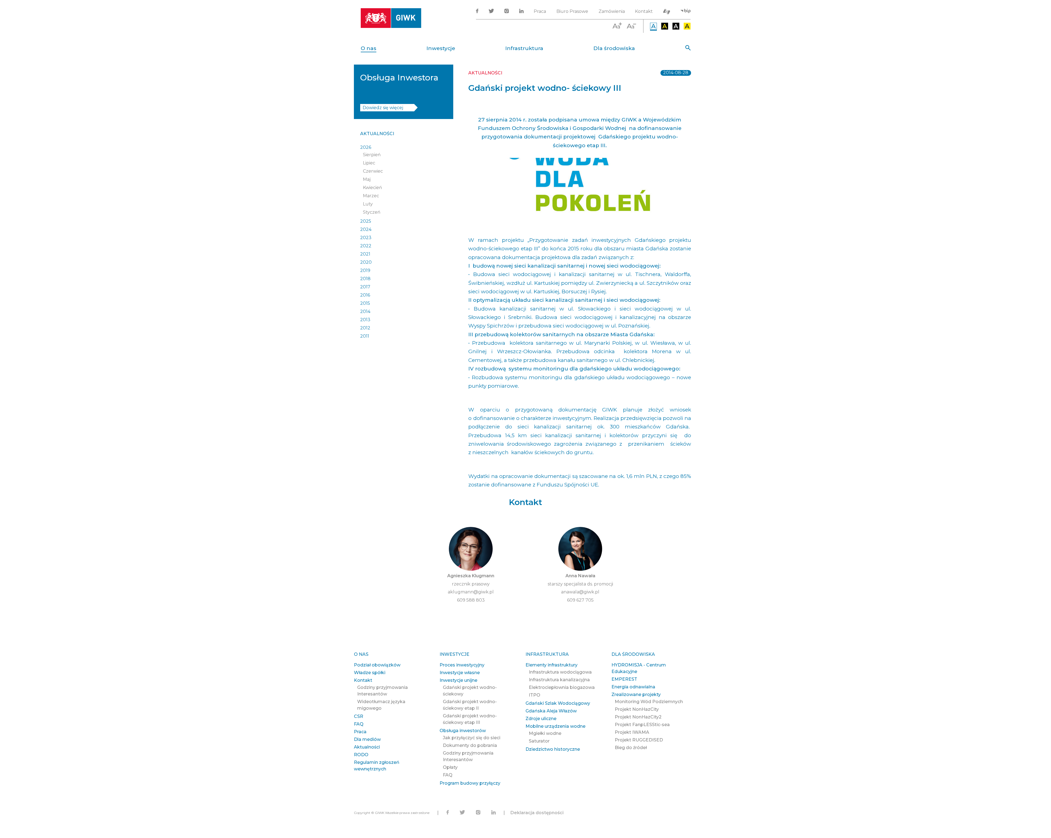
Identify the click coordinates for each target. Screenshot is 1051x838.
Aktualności (377, 133)
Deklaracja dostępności (537, 812)
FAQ (358, 724)
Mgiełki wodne (545, 733)
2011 (364, 336)
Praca (540, 11)
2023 (365, 237)
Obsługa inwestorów (463, 730)
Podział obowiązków (377, 665)
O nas (368, 48)
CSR (358, 716)
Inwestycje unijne (458, 680)
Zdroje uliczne (541, 718)
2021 (365, 254)
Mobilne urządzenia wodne (555, 726)
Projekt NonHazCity (637, 709)
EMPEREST (624, 679)
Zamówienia (612, 11)
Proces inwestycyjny (462, 665)
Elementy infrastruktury (552, 665)
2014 (365, 311)
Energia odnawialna (633, 686)
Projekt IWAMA (632, 732)
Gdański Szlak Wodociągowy (558, 703)
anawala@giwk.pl (580, 592)
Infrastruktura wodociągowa (560, 672)
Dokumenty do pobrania (470, 745)
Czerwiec (373, 171)
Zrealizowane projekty (636, 694)
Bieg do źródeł (631, 747)
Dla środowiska (614, 48)
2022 (365, 245)
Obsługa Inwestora (399, 78)
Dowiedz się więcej (383, 107)
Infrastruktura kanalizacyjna (559, 679)
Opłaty (450, 767)
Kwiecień (372, 187)
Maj (367, 179)
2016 (365, 295)
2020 (366, 262)
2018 (365, 278)
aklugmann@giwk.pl (471, 592)
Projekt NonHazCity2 (638, 717)
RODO (361, 754)
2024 (365, 229)
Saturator (539, 741)
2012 (365, 327)
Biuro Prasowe (572, 11)
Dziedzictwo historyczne (553, 749)
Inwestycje (440, 48)
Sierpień (372, 154)
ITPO (534, 695)
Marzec (371, 195)
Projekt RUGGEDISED (639, 740)
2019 (365, 270)
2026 (365, 147)
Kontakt (644, 11)
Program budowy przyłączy (470, 783)
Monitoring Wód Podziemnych (649, 701)
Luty (368, 204)
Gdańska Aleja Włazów (551, 711)
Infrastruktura (524, 48)
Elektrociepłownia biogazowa (562, 687)
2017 (365, 286)
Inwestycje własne (460, 672)
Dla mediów (367, 739)
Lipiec (369, 163)
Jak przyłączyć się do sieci (471, 737)
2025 (365, 221)
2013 (365, 319)
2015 (365, 303)
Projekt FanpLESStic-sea (642, 724)
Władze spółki (369, 672)
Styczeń (371, 212)
